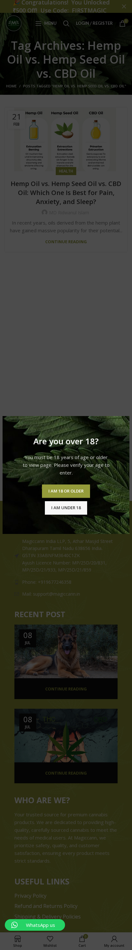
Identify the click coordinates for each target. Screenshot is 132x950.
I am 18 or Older (66, 491)
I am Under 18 (66, 508)
